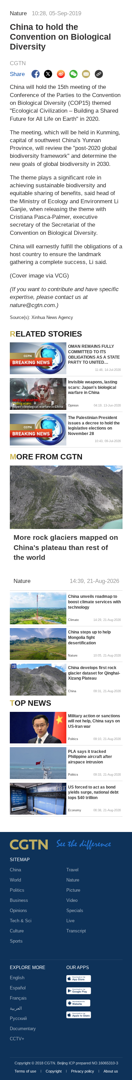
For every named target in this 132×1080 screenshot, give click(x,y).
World (15, 880)
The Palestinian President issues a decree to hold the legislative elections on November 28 (94, 425)
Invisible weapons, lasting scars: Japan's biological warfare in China (92, 387)
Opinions (18, 910)
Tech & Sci (20, 920)
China (15, 869)
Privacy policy (83, 1071)
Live (70, 920)
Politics (17, 890)
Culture (17, 930)
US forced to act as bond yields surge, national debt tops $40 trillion (93, 792)
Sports (16, 941)
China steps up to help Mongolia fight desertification (89, 637)
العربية (16, 1008)
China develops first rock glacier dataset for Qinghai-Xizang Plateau (94, 673)
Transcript (76, 930)
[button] (14, 405)
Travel (72, 869)
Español (18, 987)
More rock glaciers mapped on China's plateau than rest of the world (66, 547)
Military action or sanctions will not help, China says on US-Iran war (94, 721)
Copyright (54, 1071)
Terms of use (26, 1071)
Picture (73, 890)
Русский (18, 1018)
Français (18, 998)
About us (111, 1071)
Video (72, 900)
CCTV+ (17, 1038)
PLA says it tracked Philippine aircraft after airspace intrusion (90, 756)
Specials (74, 910)
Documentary (23, 1028)
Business (19, 900)
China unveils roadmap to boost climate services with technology (94, 601)
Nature (72, 880)
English (17, 977)
